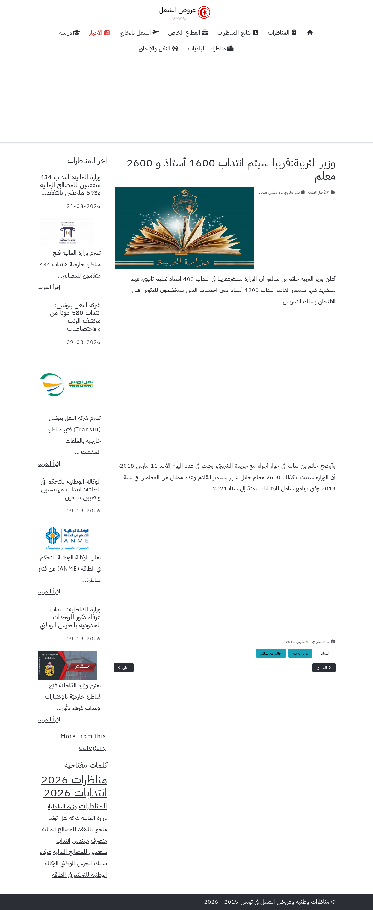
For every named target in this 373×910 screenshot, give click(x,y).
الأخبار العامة (317, 192)
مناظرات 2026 (74, 779)
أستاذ (325, 653)
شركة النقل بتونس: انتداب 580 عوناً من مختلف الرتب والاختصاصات (75, 316)
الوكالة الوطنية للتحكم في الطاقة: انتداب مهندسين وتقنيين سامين (70, 489)
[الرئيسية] (310, 33)
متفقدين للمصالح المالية (80, 852)
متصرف (99, 840)
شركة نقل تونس (62, 818)
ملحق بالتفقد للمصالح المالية (74, 829)
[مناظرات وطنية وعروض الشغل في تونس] (183, 12)
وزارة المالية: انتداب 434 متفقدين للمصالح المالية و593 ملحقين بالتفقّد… (70, 185)
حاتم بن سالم (271, 653)
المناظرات (93, 806)
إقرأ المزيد (49, 287)
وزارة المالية (94, 818)
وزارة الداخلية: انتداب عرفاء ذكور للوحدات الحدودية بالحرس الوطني (70, 617)
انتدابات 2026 (75, 792)
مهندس (80, 840)
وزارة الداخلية (62, 806)
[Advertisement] (186, 97)
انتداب (63, 840)
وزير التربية (300, 653)
